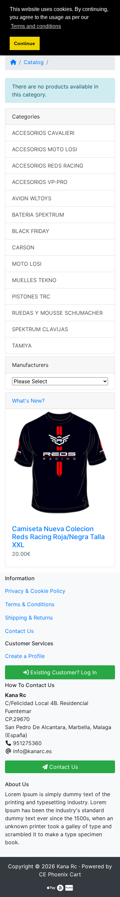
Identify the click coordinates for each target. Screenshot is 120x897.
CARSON (23, 247)
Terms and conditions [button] (36, 26)
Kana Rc (67, 866)
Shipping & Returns (29, 617)
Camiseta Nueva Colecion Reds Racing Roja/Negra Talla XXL (58, 537)
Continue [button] (24, 43)
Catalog (34, 62)
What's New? (28, 400)
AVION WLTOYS (31, 198)
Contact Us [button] (63, 766)
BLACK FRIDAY (30, 231)
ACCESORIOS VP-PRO (39, 182)
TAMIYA (22, 345)
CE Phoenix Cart (60, 874)
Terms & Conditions (29, 604)
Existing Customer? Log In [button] (63, 672)
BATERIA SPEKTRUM (38, 214)
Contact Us (19, 631)
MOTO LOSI (26, 263)
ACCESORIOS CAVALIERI (43, 133)
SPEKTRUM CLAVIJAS (40, 329)
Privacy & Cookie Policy (35, 591)
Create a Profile (25, 656)
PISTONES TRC (31, 296)
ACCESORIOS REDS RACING (47, 165)
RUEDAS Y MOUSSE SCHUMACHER (57, 312)
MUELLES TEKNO (34, 280)
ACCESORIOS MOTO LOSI (44, 149)
